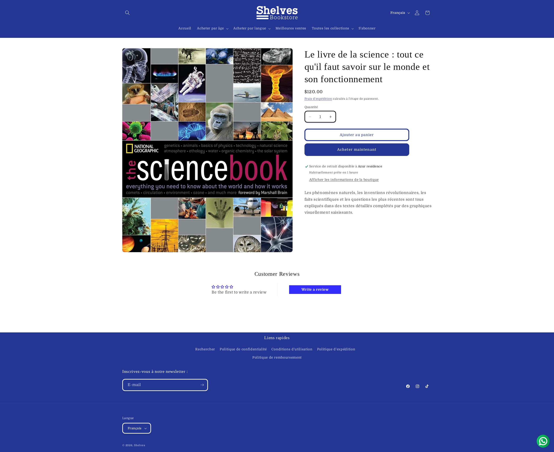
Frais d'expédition (318, 98)
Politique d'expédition (336, 349)
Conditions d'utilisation (291, 349)
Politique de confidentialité (243, 349)
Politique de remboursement (277, 357)
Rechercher (205, 349)
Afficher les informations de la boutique (344, 180)
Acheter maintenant (356, 149)
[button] (127, 13)
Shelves (139, 445)
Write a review (315, 290)
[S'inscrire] (202, 385)
